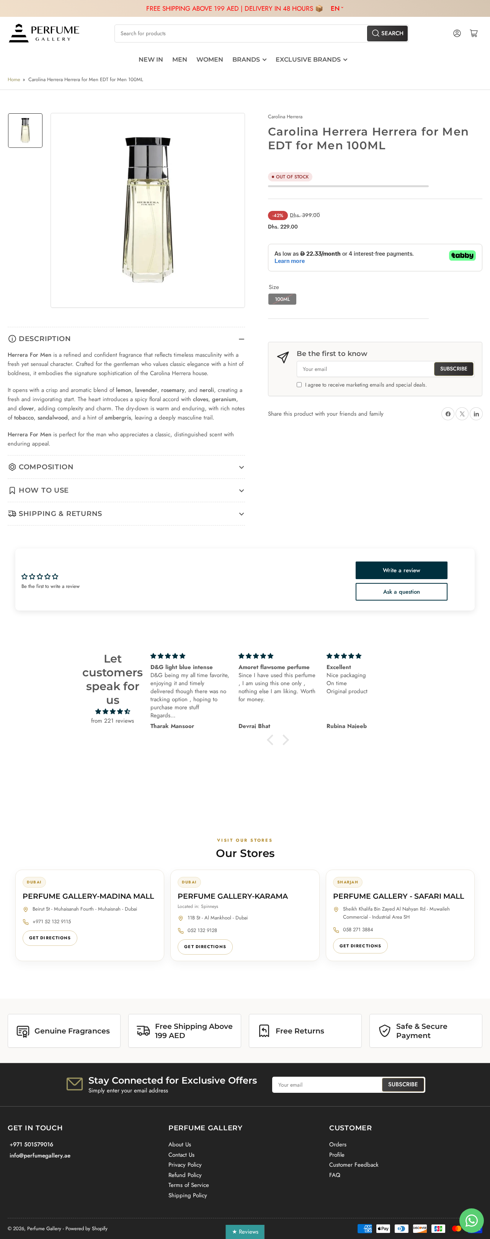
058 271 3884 (358, 929)
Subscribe (453, 368)
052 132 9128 (202, 930)
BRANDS (246, 59)
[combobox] (261, 33)
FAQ (334, 1175)
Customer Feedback (354, 1165)
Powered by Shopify (86, 1228)
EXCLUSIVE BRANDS (308, 59)
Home (14, 79)
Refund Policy (185, 1175)
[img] (113, 711)
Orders (337, 1144)
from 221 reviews (112, 721)
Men (179, 59)
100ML (282, 299)
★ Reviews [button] (245, 1232)
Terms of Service (188, 1185)
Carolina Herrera (285, 116)
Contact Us (181, 1155)
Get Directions (50, 938)
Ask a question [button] (401, 592)
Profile (337, 1155)
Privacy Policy (185, 1165)
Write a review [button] (401, 570)
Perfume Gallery (44, 1228)
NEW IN (151, 59)
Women (209, 59)
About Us (179, 1144)
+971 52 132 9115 (52, 921)
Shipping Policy (187, 1195)
